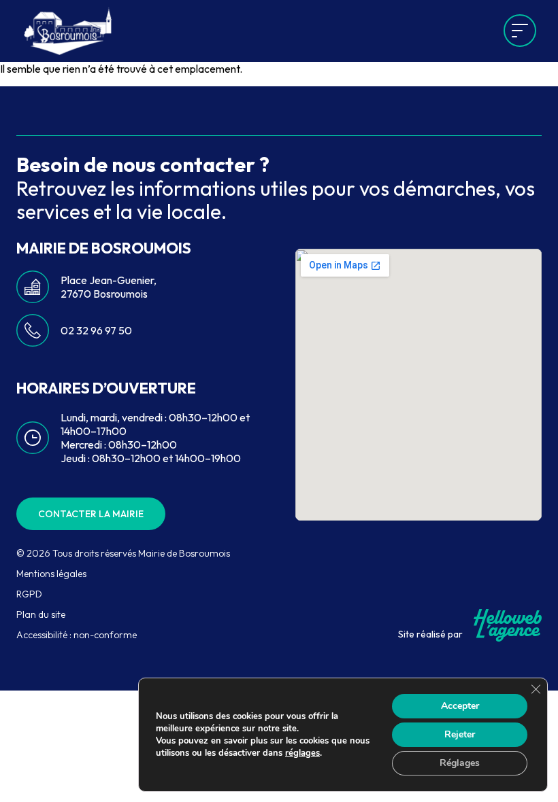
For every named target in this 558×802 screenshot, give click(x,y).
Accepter (460, 705)
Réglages (460, 762)
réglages (302, 753)
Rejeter (459, 734)
